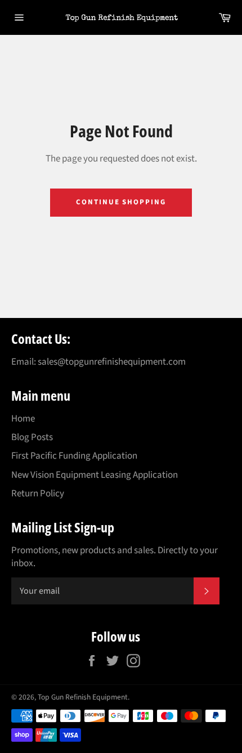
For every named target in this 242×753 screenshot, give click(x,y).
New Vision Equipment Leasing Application (94, 475)
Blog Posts (32, 437)
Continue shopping (121, 202)
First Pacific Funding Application (74, 456)
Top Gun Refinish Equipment (83, 697)
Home (23, 418)
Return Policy (37, 493)
